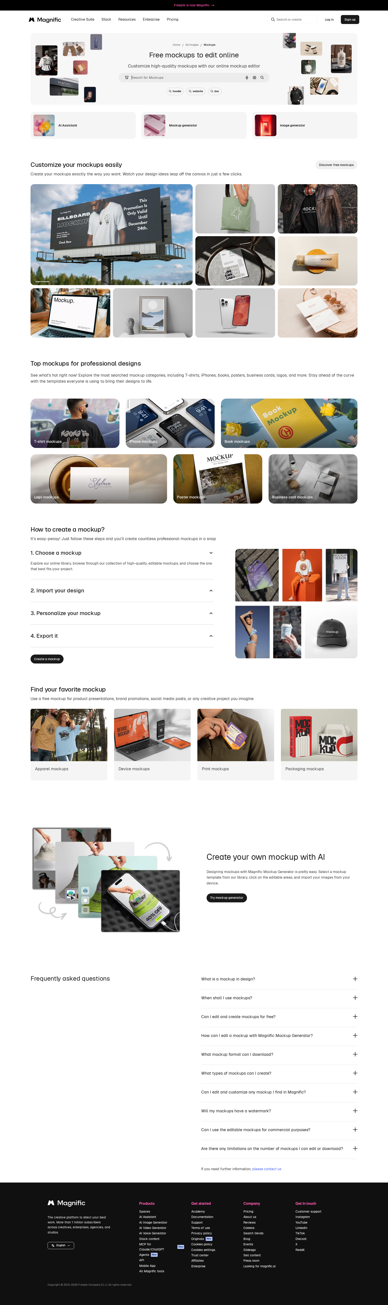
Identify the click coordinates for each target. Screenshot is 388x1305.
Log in (329, 19)
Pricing (173, 19)
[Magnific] (66, 1203)
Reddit (299, 1250)
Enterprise (198, 1266)
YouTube (301, 1222)
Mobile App (147, 1266)
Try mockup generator (226, 898)
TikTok (300, 1233)
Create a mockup (47, 659)
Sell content (252, 1255)
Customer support (308, 1211)
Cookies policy (201, 1244)
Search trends (253, 1233)
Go (73, 276)
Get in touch (305, 1203)
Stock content (149, 1239)
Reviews (249, 1222)
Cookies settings (203, 1250)
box (216, 91)
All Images (191, 45)
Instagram (302, 1217)
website (198, 91)
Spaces (144, 1211)
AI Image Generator (153, 1222)
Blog (246, 1239)
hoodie (177, 91)
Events (248, 1244)
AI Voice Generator (152, 1233)
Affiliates (197, 1261)
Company (251, 1203)
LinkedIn (301, 1228)
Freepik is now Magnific (191, 5)
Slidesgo (249, 1250)
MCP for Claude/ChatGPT (161, 1246)
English (60, 1245)
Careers (248, 1228)
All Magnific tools (151, 1271)
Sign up (350, 19)
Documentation (202, 1217)
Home (176, 45)
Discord (300, 1239)
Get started (201, 1203)
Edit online (51, 276)
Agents (148, 1255)
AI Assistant (147, 1217)
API (141, 1260)
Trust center (200, 1255)
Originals (201, 1239)
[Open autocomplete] (125, 77)
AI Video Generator (152, 1228)
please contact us (266, 1169)
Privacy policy (201, 1233)
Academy (198, 1211)
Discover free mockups (336, 165)
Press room (251, 1261)
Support (197, 1222)
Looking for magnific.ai (259, 1266)
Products (146, 1203)
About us (249, 1217)
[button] (61, 1245)
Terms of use (200, 1228)
